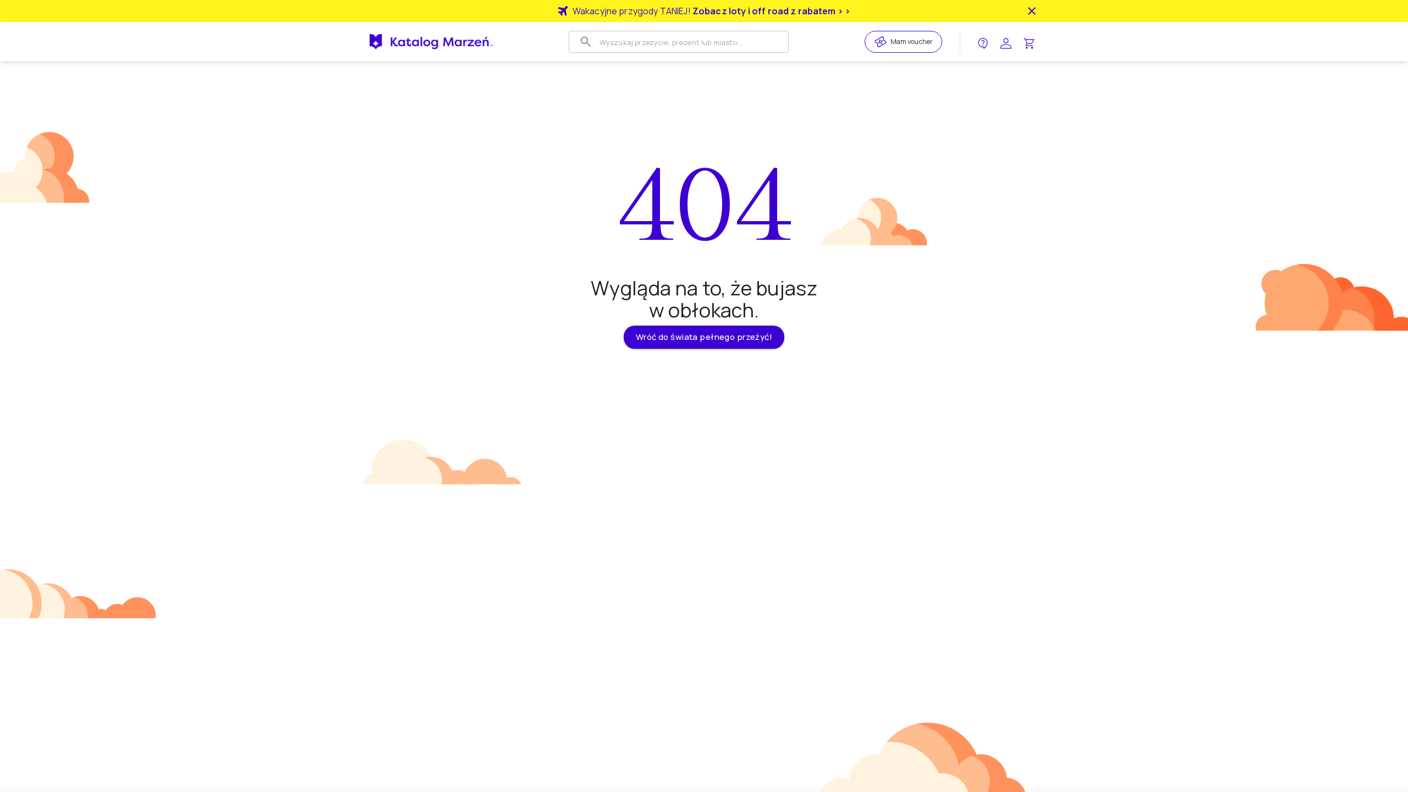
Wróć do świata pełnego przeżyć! (704, 337)
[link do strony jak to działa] (983, 42)
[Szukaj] (585, 41)
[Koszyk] (1029, 42)
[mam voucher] (882, 41)
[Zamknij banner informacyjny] (1032, 11)
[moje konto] (1006, 42)
